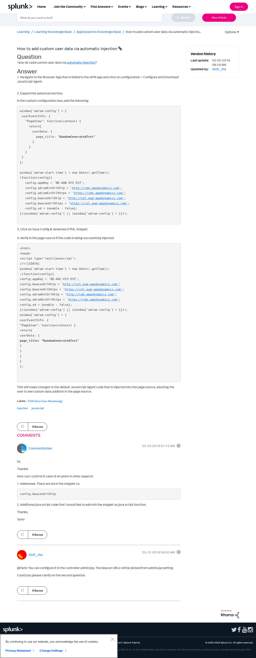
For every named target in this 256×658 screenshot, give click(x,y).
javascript (38, 408)
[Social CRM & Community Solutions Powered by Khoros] (230, 614)
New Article (219, 17)
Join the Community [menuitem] (68, 7)
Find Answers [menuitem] (100, 7)
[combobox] (106, 17)
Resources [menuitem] (180, 7)
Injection (22, 408)
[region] (59, 646)
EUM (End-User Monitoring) (45, 401)
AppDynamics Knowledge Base (98, 32)
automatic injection (81, 62)
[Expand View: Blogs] (146, 6)
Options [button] (229, 32)
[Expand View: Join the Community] (84, 6)
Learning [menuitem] (158, 7)
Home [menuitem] (41, 7)
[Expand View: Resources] (190, 6)
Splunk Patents (132, 642)
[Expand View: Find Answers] (112, 6)
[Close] (112, 639)
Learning (23, 32)
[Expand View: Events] (130, 6)
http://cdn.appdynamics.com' (96, 188)
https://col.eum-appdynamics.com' (99, 203)
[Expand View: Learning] (166, 6)
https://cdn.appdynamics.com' (99, 193)
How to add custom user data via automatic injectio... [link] (163, 32)
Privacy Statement (18, 650)
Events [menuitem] (123, 7)
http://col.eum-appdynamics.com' (96, 198)
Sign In (239, 6)
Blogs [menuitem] (140, 7)
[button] (178, 446)
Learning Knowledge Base (53, 32)
